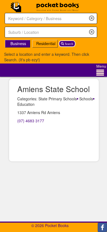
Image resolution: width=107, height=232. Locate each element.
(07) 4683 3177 (30, 120)
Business (18, 43)
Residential (45, 43)
